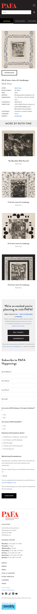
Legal (4, 583)
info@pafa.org (6, 535)
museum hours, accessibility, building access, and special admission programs (19, 324)
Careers (5, 580)
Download (9, 73)
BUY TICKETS (18, 332)
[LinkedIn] (13, 594)
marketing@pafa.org (9, 482)
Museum (6, 21)
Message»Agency (8, 603)
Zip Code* (5, 399)
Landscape (18, 116)
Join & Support (8, 573)
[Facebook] (6, 594)
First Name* (6, 381)
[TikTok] (10, 594)
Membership (18, 339)
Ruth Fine (18, 88)
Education (20, 21)
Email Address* (7, 372)
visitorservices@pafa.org (14, 346)
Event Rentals (8, 577)
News (4, 570)
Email (5, 476)
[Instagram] (3, 594)
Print (16, 113)
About (4, 563)
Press (4, 566)
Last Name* (5, 390)
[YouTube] (16, 594)
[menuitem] (6, 21)
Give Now (32, 21)
